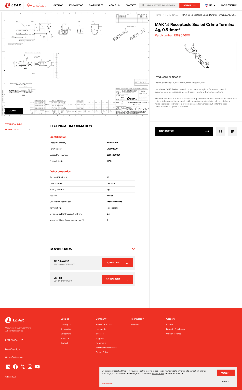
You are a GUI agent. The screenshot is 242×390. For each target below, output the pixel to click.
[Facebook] (15, 367)
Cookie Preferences (14, 357)
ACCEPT (226, 372)
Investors (100, 333)
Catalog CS (66, 324)
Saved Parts (96, 5)
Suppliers (100, 338)
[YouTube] (37, 367)
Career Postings (173, 333)
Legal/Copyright (12, 349)
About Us (114, 5)
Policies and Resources (106, 347)
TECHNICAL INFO (13, 124)
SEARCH (187, 5)
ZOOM (12, 110)
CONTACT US (166, 131)
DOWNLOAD (113, 262)
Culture (169, 324)
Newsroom (101, 343)
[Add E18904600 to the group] (220, 131)
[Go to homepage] (26, 5)
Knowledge (76, 5)
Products (135, 324)
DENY (225, 381)
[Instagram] (30, 367)
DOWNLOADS (17, 129)
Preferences (107, 383)
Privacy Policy (102, 352)
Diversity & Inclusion (175, 329)
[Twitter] (23, 367)
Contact (131, 5)
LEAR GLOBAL (12, 340)
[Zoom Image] (74, 63)
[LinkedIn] (8, 367)
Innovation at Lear (104, 324)
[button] (92, 249)
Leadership (101, 329)
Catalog (58, 5)
